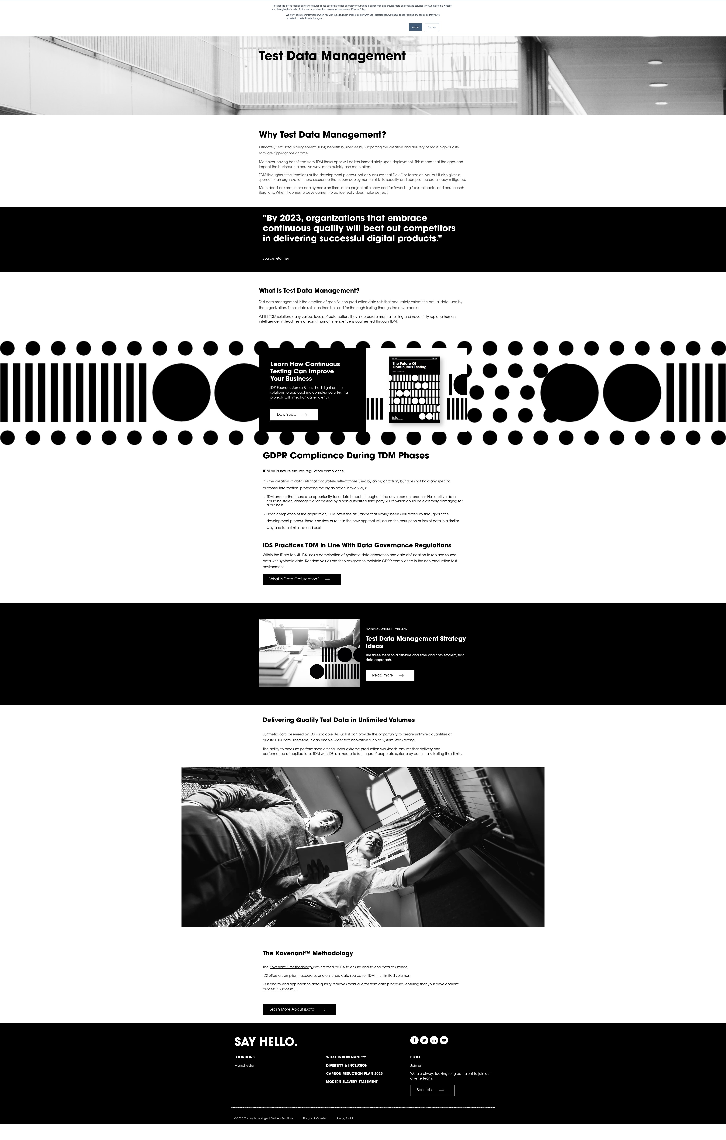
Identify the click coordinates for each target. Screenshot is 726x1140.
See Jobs (425, 1090)
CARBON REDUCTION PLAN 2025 (354, 1074)
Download (286, 415)
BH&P (349, 1118)
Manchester (244, 1066)
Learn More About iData (291, 1010)
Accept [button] (415, 27)
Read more (382, 675)
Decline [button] (432, 27)
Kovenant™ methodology (291, 967)
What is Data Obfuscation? (294, 579)
